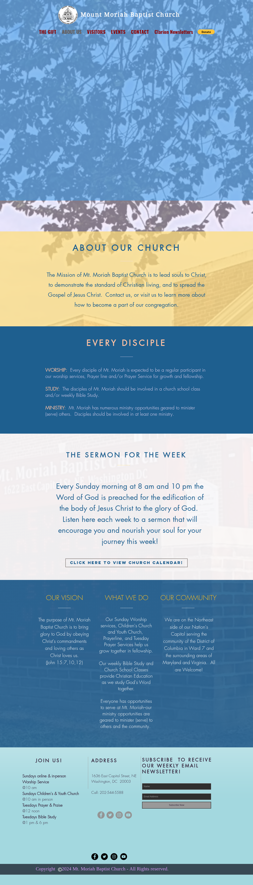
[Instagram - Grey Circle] (119, 815)
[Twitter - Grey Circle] (110, 815)
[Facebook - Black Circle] (94, 856)
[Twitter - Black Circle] (104, 856)
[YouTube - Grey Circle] (128, 815)
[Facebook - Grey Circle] (101, 815)
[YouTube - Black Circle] (123, 856)
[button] (206, 31)
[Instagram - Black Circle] (114, 856)
